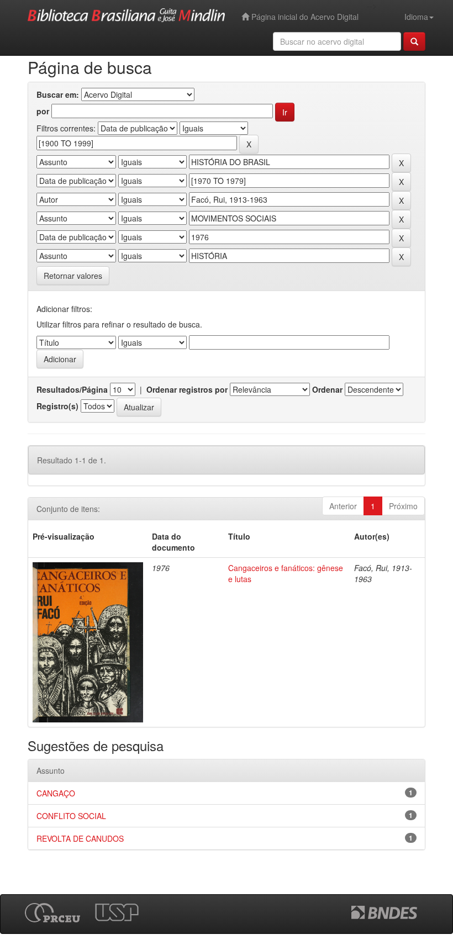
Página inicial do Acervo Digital (304, 16)
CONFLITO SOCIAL (71, 815)
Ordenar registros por (187, 389)
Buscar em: (57, 94)
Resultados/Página (72, 389)
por (42, 111)
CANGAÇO (55, 793)
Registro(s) (57, 405)
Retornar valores (73, 275)
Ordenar (327, 389)
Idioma (416, 16)
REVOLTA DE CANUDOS (80, 838)
